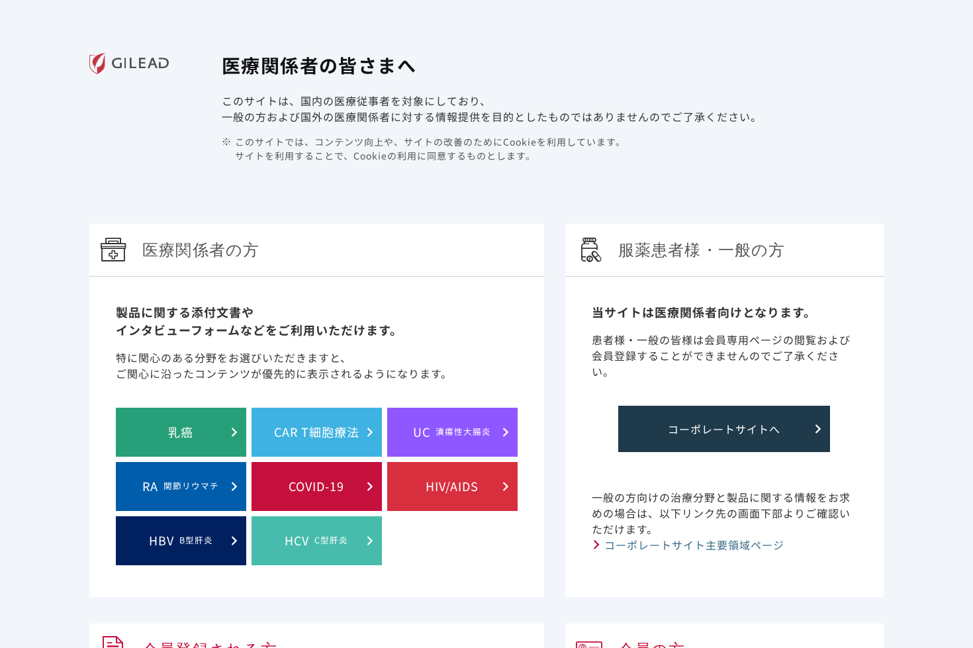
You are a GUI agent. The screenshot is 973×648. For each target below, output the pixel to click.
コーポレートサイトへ (724, 429)
